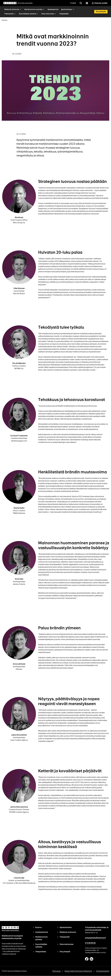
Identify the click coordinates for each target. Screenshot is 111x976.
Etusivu (4, 20)
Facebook (86, 959)
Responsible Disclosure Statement (78, 971)
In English (73, 3)
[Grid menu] (87, 3)
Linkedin (91, 959)
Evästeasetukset (102, 971)
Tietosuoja (56, 971)
